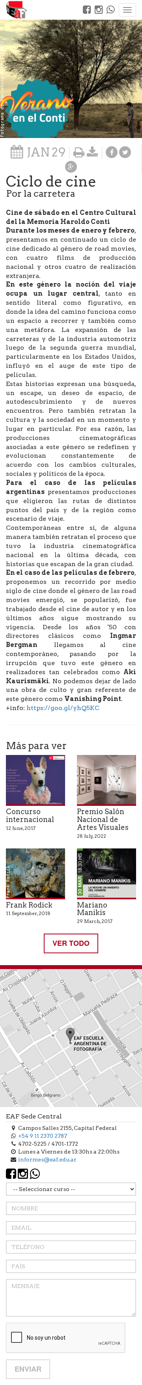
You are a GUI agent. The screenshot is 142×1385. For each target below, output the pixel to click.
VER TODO (71, 943)
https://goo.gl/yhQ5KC (62, 708)
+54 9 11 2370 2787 (42, 1136)
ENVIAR (28, 1369)
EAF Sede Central (34, 1116)
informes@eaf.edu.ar (47, 1159)
